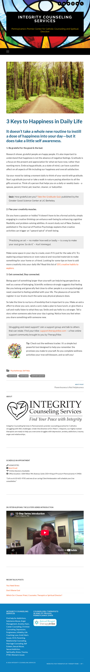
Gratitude (12, 376)
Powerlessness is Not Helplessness (69, 386)
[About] (45, 411)
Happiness (24, 376)
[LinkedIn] (64, 4)
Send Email (13, 468)
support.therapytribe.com (53, 330)
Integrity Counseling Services (45, 19)
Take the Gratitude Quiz (49, 196)
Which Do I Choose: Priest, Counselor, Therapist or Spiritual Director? (34, 595)
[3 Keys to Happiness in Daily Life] (45, 87)
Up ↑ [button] (82, 663)
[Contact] (77, 4)
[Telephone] (82, 4)
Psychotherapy (16, 371)
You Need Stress (12, 585)
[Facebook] (59, 4)
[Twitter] (68, 4)
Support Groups (38, 376)
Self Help (26, 371)
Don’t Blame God (13, 590)
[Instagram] (73, 4)
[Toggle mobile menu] (8, 51)
